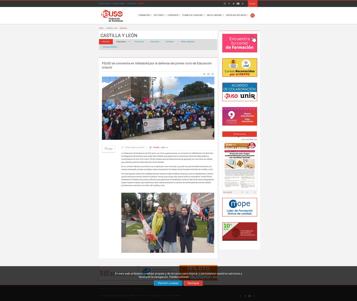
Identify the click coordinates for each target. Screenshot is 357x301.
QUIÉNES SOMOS (105, 4)
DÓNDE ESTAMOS (119, 4)
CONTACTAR (132, 4)
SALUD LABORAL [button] (215, 15)
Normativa (155, 42)
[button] (243, 191)
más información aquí (204, 277)
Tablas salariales (187, 42)
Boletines (170, 42)
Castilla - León (159, 147)
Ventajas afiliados (109, 47)
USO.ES (141, 3)
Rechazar (193, 283)
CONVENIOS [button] (173, 15)
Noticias (123, 28)
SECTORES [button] (159, 15)
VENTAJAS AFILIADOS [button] (236, 15)
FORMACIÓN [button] (144, 15)
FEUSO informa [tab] (239, 134)
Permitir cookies (168, 283)
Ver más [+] (227, 192)
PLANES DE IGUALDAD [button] (192, 15)
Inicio (101, 28)
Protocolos (139, 42)
